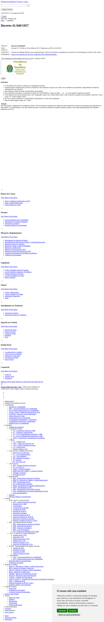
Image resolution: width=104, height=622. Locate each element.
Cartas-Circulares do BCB (21, 515)
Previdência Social (19, 475)
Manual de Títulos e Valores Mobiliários (18, 246)
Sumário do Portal (10, 330)
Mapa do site (39, 382)
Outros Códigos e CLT (20, 449)
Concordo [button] (62, 611)
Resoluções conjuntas (20, 513)
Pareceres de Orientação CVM (23, 544)
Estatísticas (8, 378)
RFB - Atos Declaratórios (21, 530)
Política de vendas (21, 382)
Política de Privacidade (8, 382)
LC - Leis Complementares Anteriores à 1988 (27, 434)
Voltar (3, 78)
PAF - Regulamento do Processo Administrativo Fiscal (30, 491)
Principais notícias (10, 617)
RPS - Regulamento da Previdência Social (26, 489)
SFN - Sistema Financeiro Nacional (24, 465)
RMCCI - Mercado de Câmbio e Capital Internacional (30, 480)
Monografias (13, 601)
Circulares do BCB (19, 509)
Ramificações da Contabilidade (19, 423)
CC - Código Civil (19, 442)
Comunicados (17, 506)
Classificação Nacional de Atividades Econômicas (21, 253)
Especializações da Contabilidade (19, 418)
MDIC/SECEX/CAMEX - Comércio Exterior (28, 471)
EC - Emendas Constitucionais (23, 432)
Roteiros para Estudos (12, 594)
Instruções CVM (18, 537)
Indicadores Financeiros (12, 296)
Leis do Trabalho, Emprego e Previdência (18, 272)
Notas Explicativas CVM (21, 539)
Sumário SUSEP (18, 548)
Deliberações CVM (19, 541)
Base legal (31, 382)
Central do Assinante (11, 313)
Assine (7, 9)
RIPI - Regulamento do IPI (21, 482)
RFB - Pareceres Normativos (22, 528)
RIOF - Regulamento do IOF (22, 487)
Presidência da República (17, 590)
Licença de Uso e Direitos (13, 354)
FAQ (6, 337)
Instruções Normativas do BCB (23, 517)
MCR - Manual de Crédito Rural (19, 572)
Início (7, 616)
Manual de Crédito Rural (13, 248)
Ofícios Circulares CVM (21, 542)
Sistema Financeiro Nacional (14, 274)
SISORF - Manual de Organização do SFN (23, 574)
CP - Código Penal (19, 447)
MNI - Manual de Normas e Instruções (21, 568)
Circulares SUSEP (19, 552)
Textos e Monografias (12, 292)
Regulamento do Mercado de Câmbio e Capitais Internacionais (25, 242)
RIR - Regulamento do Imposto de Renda (26, 478)
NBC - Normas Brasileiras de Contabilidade (23, 409)
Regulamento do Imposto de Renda (16, 240)
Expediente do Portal (11, 358)
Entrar (4, 17)
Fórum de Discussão (15, 605)
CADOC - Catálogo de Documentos (20, 577)
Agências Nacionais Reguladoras (19, 592)
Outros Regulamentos (20, 493)
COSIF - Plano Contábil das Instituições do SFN (24, 412)
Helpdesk (8, 335)
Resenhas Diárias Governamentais (16, 225)
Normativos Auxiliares (12, 223)
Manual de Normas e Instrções (14, 244)
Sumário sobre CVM (19, 535)
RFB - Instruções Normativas (22, 526)
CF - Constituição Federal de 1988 (24, 431)
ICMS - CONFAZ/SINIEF (21, 469)
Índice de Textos (14, 597)
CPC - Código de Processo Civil (23, 443)
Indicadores (8, 619)
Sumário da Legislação (16, 427)
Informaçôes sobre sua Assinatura (15, 315)
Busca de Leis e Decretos (21, 453)
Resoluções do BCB (19, 511)
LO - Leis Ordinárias (19, 456)
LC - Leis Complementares (21, 454)
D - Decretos (17, 460)
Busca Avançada (10, 332)
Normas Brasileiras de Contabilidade (16, 220)
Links (7, 298)
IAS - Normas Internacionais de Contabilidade (24, 410)
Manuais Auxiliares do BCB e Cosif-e (25, 520)
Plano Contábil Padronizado (14, 203)
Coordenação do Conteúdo (13, 352)
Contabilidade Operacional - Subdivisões (22, 421)
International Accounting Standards (16, 222)
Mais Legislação (10, 277)
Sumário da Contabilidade (17, 407)
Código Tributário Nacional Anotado (16, 270)
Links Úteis (12, 588)
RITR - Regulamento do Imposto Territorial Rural (29, 486)
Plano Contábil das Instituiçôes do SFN (17, 201)
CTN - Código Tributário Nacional (24, 445)
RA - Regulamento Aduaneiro (22, 484)
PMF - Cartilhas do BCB (17, 581)
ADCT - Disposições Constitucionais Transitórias (29, 438)
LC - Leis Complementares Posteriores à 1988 (28, 436)
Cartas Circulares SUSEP (21, 553)
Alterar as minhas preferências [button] (69, 615)
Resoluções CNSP (19, 550)
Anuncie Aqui (9, 376)
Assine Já (8, 374)
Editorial (11, 599)
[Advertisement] (38, 37)
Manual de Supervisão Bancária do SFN (18, 251)
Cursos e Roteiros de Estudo (14, 294)
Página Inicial (9, 401)
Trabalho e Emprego (19, 473)
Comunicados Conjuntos (21, 508)
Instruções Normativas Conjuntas (23, 519)
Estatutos (12, 495)
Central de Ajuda (10, 333)
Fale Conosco (9, 359)
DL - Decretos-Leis (19, 462)
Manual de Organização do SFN (15, 249)
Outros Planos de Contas (13, 205)
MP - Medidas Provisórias (21, 458)
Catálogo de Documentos (13, 255)
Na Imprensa (13, 603)
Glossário (8, 608)
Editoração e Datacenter (12, 356)
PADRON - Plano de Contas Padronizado (22, 414)
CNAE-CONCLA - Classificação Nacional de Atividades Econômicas (31, 579)
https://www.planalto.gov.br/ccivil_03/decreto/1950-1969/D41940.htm (34, 54)
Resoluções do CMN (20, 504)
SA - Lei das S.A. (18, 467)
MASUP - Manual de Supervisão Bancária (22, 575)
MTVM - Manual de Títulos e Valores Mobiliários (25, 570)
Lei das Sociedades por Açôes (14, 276)
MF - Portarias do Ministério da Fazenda (26, 531)
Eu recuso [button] (72, 611)
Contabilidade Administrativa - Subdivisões (23, 420)
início (2, 20)
